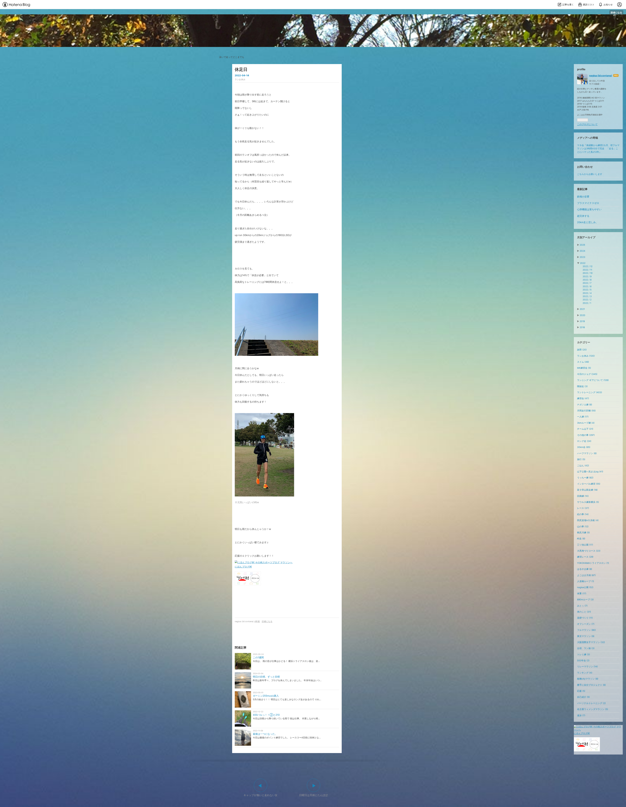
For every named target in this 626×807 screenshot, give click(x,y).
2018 (582, 327)
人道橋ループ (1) (585, 581)
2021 (582, 309)
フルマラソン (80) (586, 630)
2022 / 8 (587, 279)
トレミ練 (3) (583, 654)
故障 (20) (582, 349)
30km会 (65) (583, 447)
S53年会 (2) (583, 660)
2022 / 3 (587, 296)
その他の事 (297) (586, 435)
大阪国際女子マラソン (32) (591, 642)
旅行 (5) (581, 459)
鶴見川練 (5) (583, 532)
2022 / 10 (588, 273)
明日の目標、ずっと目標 (266, 676)
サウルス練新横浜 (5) (588, 502)
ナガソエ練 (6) (584, 404)
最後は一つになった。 (265, 733)
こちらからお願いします (589, 174)
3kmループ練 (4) (586, 423)
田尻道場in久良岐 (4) (588, 520)
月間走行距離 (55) (586, 410)
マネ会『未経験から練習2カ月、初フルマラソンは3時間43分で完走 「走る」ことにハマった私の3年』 (598, 148)
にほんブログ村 (243, 566)
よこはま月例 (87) (586, 575)
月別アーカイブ (586, 237)
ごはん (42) (583, 465)
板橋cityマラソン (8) (587, 678)
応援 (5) (581, 691)
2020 (582, 315)
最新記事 (582, 189)
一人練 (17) (583, 416)
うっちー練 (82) (585, 477)
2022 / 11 (587, 269)
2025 (582, 245)
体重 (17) (581, 593)
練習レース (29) (585, 556)
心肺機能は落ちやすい (589, 209)
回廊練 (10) (583, 496)
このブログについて (587, 124)
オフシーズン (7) (585, 624)
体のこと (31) (584, 611)
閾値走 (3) (582, 386)
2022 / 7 (587, 283)
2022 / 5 (587, 289)
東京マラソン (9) (585, 636)
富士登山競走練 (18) (587, 490)
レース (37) (583, 508)
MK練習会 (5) (584, 368)
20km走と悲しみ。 (587, 222)
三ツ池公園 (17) (585, 544)
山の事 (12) (583, 526)
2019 (582, 321)
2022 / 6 (587, 286)
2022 (582, 263)
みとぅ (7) (582, 605)
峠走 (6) (581, 538)
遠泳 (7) (581, 715)
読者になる (616, 12)
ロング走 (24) (584, 441)
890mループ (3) (585, 599)
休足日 (241, 69)
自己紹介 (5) (583, 697)
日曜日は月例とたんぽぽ (313, 795)
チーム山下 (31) (585, 429)
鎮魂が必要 (583, 196)
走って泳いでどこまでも (313, 17)
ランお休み (240, 79)
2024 (582, 251)
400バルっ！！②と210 (266, 714)
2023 (582, 257)
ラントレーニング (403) (589, 392)
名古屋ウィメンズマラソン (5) (592, 709)
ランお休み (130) (586, 356)
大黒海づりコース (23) (588, 550)
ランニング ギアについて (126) (593, 380)
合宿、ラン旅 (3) (586, 648)
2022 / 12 (587, 266)
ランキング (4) (584, 672)
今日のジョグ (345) (587, 374)
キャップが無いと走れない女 (260, 795)
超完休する (583, 216)
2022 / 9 (587, 276)
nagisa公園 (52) (585, 587)
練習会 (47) (583, 398)
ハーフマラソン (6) (587, 453)
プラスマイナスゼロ (588, 203)
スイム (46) (583, 362)
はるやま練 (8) (584, 569)
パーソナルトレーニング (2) (591, 703)
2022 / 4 (587, 293)
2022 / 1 (587, 303)
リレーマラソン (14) (587, 666)
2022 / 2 (587, 299)
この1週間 (258, 657)
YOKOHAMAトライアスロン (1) (593, 563)
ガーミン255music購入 (266, 695)
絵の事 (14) (583, 514)
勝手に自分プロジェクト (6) (591, 685)
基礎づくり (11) (585, 617)
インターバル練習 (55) (588, 483)
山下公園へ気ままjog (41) (590, 471)
